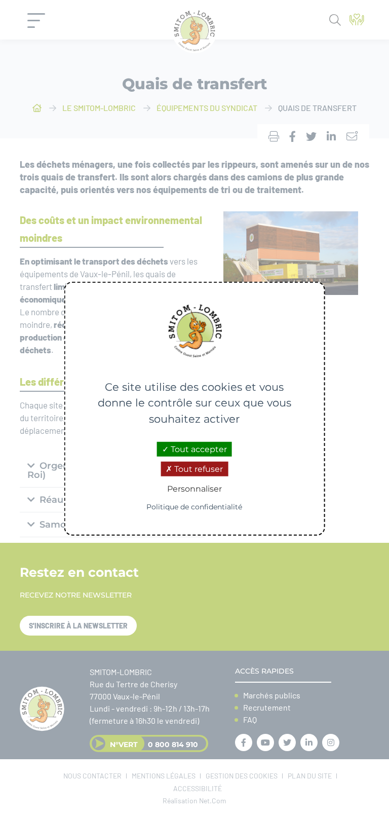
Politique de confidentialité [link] (194, 506)
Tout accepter (198, 449)
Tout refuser (197, 469)
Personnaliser (194, 489)
